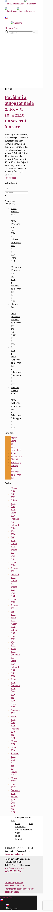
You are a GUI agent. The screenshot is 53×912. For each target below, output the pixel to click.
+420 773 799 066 (13, 871)
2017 (13, 69)
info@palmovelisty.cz (15, 868)
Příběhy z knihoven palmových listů (16, 471)
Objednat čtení (11, 28)
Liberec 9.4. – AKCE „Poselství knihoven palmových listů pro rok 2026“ (16, 319)
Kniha (13, 453)
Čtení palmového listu (21, 819)
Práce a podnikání (23, 830)
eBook (18, 836)
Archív (14, 438)
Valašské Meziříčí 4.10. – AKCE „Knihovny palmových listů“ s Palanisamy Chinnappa (16, 403)
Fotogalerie (16, 450)
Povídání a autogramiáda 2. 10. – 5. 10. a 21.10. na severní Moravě (19, 111)
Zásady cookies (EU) (14, 886)
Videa (17, 833)
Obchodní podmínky (14, 882)
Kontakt (18, 839)
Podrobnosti (10, 178)
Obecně (14, 459)
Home (13, 63)
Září (12, 72)
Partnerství (20, 826)
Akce (17, 823)
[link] (34, 33)
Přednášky (16, 462)
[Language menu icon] (6, 18)
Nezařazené (16, 456)
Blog (13, 66)
